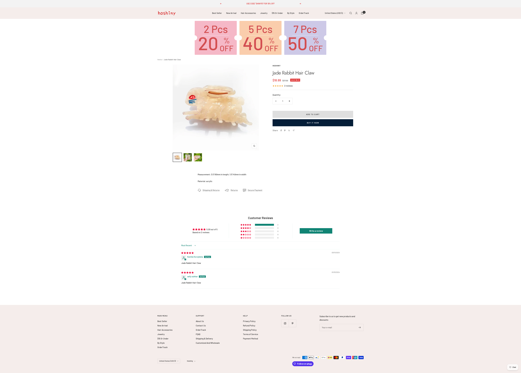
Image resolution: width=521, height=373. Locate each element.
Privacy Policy (249, 321)
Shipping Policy (250, 330)
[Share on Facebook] (281, 130)
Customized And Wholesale (208, 343)
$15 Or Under (277, 13)
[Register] (360, 327)
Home (159, 59)
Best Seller (217, 13)
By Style (290, 13)
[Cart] (362, 13)
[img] (187, 253)
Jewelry (263, 13)
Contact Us (201, 325)
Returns (234, 190)
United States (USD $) (334, 13)
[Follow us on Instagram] (285, 323)
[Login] (356, 13)
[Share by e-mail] (293, 130)
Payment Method (250, 338)
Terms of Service (250, 334)
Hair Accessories (248, 13)
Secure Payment (255, 190)
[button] (246, 225)
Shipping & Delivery (204, 338)
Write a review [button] (316, 230)
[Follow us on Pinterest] (292, 323)
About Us (200, 321)
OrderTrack (304, 13)
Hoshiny (277, 66)
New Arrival (231, 13)
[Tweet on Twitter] (289, 130)
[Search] (351, 13)
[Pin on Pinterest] (284, 130)
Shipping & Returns (211, 190)
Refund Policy (249, 325)
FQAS (198, 334)
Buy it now (313, 123)
